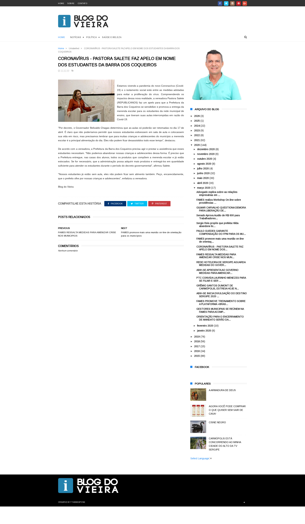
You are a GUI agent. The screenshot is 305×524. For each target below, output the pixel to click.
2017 (197, 346)
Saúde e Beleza (111, 37)
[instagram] (232, 3)
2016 (197, 351)
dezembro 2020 (206, 149)
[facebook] (220, 3)
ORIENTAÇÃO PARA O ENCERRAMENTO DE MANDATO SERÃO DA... (220, 318)
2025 (197, 120)
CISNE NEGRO (217, 422)
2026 (197, 116)
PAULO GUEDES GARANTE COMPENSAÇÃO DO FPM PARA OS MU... (221, 232)
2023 (197, 130)
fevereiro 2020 (205, 325)
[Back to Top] (244, 502)
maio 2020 (203, 178)
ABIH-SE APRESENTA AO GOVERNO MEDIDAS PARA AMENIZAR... (217, 271)
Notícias (75, 37)
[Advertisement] (121, 337)
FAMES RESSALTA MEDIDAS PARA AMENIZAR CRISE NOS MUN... (216, 256)
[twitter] (226, 3)
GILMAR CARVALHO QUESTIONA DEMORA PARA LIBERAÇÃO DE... (221, 209)
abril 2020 (203, 183)
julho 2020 (203, 168)
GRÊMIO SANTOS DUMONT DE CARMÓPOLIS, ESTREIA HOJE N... (217, 287)
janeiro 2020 (204, 330)
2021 (197, 140)
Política (91, 37)
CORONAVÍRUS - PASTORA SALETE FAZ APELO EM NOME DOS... (220, 248)
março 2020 (204, 187)
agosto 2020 (204, 163)
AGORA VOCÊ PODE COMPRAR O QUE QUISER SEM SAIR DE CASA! (227, 410)
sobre (70, 3)
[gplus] (245, 3)
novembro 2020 (206, 154)
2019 (197, 336)
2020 (197, 145)
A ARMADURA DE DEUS (222, 390)
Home (61, 37)
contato (82, 3)
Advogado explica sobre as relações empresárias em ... (216, 193)
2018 (197, 341)
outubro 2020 (205, 158)
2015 (197, 355)
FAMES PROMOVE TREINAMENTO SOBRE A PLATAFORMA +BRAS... (221, 302)
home (61, 3)
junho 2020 (203, 173)
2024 (197, 125)
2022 (197, 135)
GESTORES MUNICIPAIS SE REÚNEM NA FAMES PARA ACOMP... (220, 310)
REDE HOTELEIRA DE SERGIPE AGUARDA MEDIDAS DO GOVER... (221, 264)
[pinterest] (238, 3)
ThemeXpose (78, 502)
